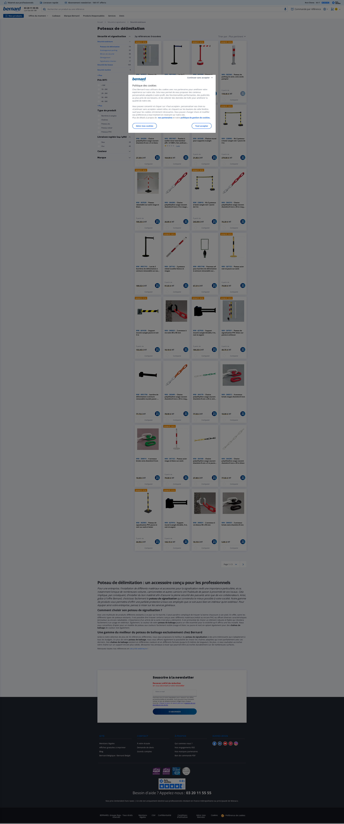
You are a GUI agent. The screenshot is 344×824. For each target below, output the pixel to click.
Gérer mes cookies (144, 126)
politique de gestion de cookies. (195, 117)
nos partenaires (165, 117)
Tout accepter (201, 126)
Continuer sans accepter (198, 77)
